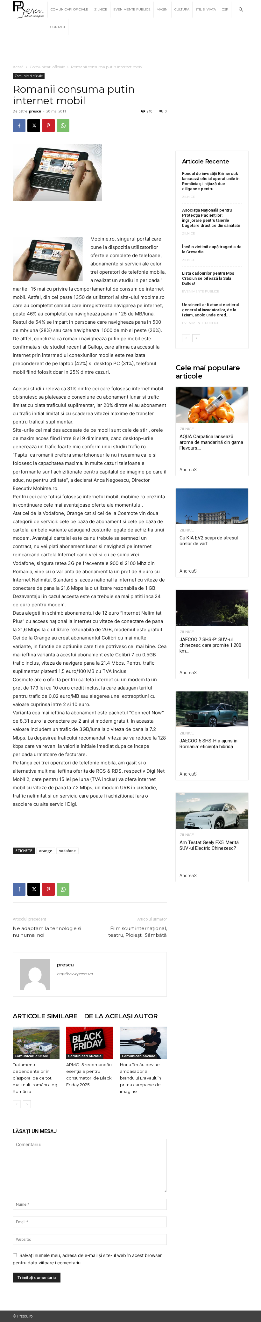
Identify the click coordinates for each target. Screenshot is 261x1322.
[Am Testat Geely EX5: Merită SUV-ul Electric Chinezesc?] (212, 811)
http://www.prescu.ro (75, 974)
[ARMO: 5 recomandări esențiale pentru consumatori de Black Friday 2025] (89, 1043)
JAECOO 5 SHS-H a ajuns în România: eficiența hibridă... (208, 743)
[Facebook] (19, 125)
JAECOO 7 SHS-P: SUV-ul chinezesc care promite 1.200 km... (210, 645)
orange (45, 850)
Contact (57, 27)
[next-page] (27, 1104)
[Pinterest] (48, 125)
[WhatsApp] (63, 125)
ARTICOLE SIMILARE (45, 1016)
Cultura (181, 9)
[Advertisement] (130, 49)
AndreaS (188, 469)
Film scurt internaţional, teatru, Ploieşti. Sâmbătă (137, 931)
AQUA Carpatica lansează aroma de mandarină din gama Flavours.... (211, 442)
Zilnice (100, 9)
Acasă (18, 66)
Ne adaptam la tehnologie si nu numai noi (47, 931)
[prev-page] (17, 1104)
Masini (162, 9)
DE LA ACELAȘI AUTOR (121, 1016)
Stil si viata (205, 9)
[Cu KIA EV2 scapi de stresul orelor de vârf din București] (212, 506)
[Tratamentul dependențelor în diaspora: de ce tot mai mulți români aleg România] (36, 1043)
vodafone (67, 850)
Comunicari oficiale (69, 9)
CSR (225, 9)
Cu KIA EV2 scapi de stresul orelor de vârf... (209, 540)
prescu (35, 111)
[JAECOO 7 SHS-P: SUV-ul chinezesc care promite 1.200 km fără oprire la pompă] (212, 608)
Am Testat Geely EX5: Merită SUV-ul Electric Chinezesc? (209, 845)
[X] (33, 125)
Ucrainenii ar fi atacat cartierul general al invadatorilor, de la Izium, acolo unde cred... (210, 309)
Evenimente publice (132, 9)
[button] (240, 10)
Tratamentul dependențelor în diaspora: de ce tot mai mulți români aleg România (35, 1078)
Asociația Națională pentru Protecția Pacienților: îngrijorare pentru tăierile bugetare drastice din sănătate (211, 218)
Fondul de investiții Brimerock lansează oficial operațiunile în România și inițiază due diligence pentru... (210, 181)
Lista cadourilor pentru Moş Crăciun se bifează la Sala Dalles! (208, 278)
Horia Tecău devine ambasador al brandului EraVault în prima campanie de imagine (140, 1078)
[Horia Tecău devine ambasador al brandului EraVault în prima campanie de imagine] (143, 1043)
